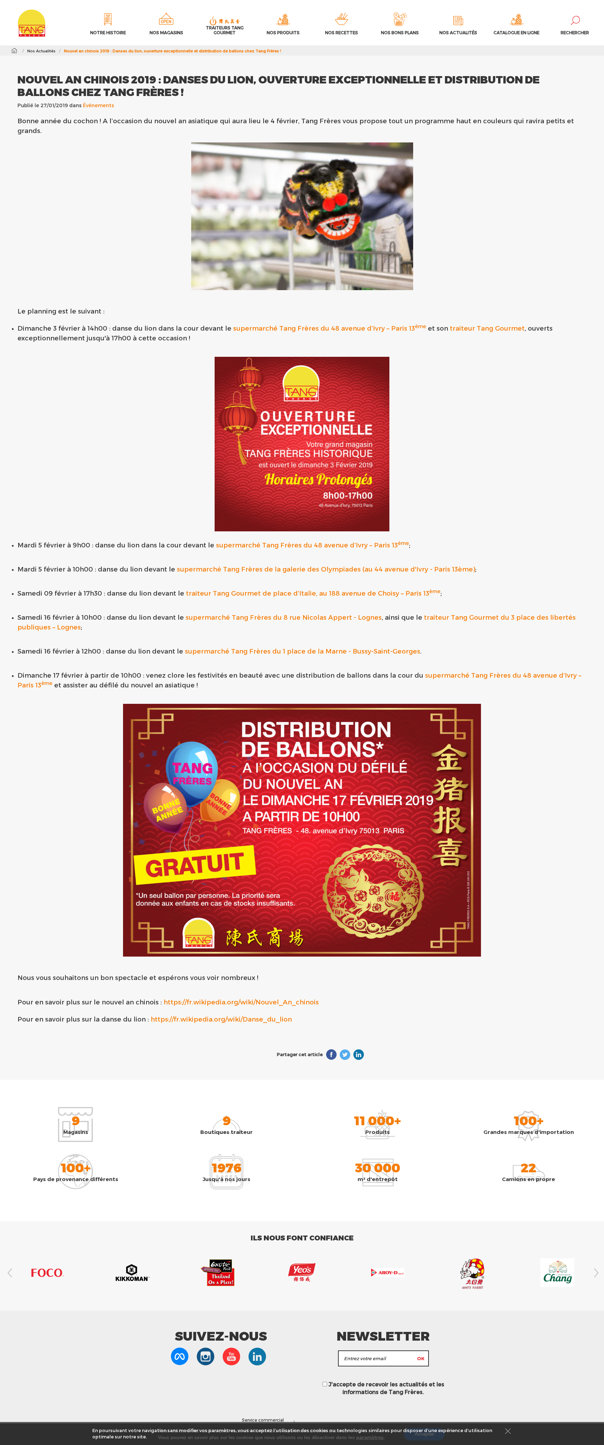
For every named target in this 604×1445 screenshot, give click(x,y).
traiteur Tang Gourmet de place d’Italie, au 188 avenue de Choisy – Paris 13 (313, 593)
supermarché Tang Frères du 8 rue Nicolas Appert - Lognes (284, 617)
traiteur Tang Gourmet (487, 328)
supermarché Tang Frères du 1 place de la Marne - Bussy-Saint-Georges (302, 651)
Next (595, 1272)
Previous (8, 1272)
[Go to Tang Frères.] (14, 50)
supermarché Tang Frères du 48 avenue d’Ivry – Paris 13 (329, 328)
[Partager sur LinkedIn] (358, 1054)
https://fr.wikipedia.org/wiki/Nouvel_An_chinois (241, 1002)
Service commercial (263, 1419)
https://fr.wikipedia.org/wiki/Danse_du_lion (221, 1019)
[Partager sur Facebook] (331, 1054)
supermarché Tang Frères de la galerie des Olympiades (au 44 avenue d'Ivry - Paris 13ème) (326, 569)
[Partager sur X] (345, 1054)
